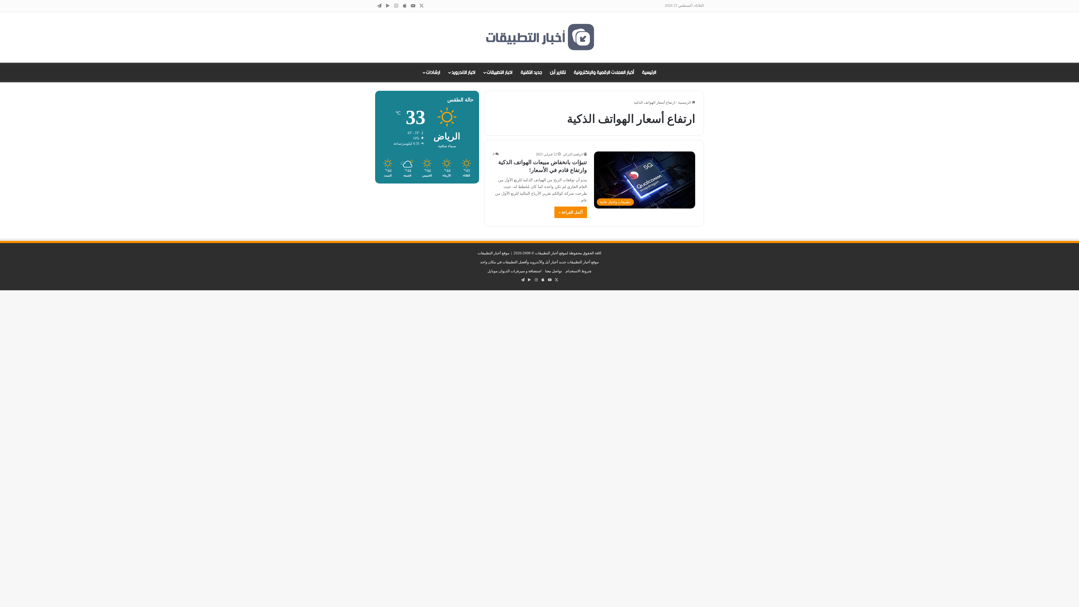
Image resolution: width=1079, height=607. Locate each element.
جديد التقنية (531, 72)
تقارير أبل (558, 72)
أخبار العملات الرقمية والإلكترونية (604, 72)
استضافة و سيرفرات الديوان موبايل (514, 271)
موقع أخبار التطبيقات (493, 253)
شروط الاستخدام (578, 271)
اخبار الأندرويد (463, 72)
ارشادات (433, 72)
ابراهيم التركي (573, 154)
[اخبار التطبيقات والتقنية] (539, 37)
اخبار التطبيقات (500, 72)
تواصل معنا (553, 271)
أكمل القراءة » (571, 212)
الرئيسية (649, 72)
